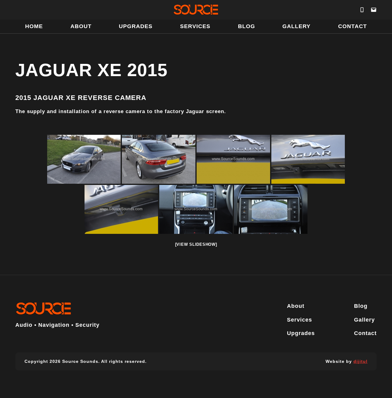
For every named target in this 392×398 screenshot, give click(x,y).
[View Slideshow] (196, 244)
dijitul (360, 361)
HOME (34, 26)
